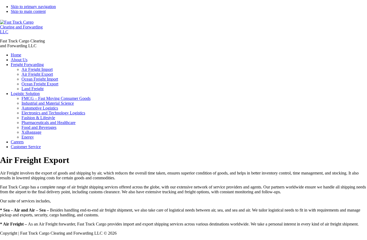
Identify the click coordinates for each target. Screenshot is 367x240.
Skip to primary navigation (33, 6)
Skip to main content (28, 11)
